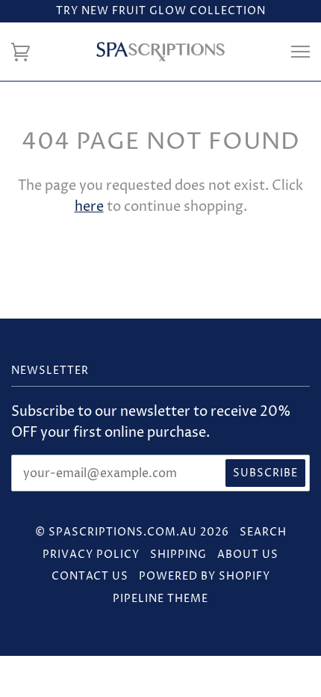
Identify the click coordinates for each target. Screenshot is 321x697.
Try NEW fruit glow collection (161, 11)
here (89, 207)
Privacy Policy (91, 554)
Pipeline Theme (160, 599)
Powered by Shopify (204, 576)
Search (263, 532)
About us (247, 554)
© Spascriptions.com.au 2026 (132, 532)
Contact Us (90, 576)
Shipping (178, 554)
